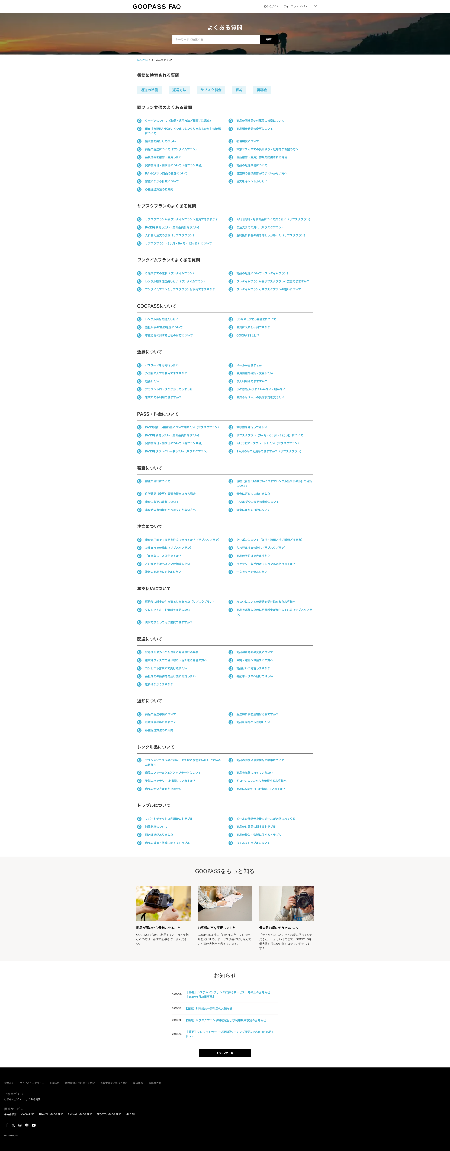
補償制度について (247, 141)
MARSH (130, 1114)
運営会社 (9, 1083)
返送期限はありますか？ (160, 722)
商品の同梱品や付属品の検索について (260, 121)
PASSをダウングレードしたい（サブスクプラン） (177, 451)
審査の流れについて (157, 481)
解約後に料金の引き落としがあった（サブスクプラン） (271, 235)
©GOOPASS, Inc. (11, 1135)
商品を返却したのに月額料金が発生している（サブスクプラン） (274, 612)
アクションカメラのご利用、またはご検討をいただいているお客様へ (183, 762)
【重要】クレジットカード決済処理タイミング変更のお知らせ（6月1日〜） (229, 1034)
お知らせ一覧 (225, 1053)
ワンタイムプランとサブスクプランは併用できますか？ (180, 289)
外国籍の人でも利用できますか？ (166, 373)
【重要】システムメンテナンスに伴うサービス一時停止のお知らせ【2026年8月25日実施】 (228, 994)
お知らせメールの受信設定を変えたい (260, 397)
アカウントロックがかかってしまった (169, 389)
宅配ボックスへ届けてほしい (254, 676)
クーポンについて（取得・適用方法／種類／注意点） (179, 121)
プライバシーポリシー (32, 1083)
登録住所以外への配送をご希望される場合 (171, 652)
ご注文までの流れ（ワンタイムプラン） (170, 273)
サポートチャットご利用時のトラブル (169, 819)
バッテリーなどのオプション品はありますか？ (265, 564)
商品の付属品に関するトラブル (256, 827)
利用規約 (55, 1083)
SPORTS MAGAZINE (109, 1114)
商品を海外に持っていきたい (254, 773)
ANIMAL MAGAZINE (80, 1114)
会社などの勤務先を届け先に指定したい (170, 676)
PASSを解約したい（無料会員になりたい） (173, 227)
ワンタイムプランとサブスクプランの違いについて (268, 289)
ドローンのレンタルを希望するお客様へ (261, 781)
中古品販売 (10, 1114)
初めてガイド (271, 6)
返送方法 (179, 90)
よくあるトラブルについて (253, 843)
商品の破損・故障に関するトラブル (167, 843)
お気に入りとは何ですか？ (253, 327)
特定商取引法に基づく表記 (80, 1083)
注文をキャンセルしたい (251, 181)
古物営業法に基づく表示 (113, 1083)
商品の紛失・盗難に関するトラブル (258, 835)
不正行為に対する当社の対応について (169, 335)
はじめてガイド (12, 1099)
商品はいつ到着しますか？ (253, 668)
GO (315, 6)
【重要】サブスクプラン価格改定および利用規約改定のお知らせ (225, 1020)
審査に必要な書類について (162, 502)
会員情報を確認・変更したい (163, 157)
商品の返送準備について (251, 165)
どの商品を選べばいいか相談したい (167, 564)
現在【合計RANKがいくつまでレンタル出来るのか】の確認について (183, 131)
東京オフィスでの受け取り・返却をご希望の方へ (267, 149)
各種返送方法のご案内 (159, 189)
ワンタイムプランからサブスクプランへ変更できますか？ (272, 281)
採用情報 (138, 1083)
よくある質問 (33, 1099)
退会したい (152, 381)
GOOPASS (142, 60)
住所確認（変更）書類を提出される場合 (261, 157)
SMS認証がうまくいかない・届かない (260, 389)
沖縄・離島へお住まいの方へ (254, 660)
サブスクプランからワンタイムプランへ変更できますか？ (181, 219)
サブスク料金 (210, 90)
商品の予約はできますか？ (253, 556)
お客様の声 (155, 1083)
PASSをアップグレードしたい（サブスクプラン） (268, 443)
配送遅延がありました (159, 835)
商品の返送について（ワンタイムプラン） (171, 149)
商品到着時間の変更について (254, 129)
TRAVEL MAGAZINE (51, 1114)
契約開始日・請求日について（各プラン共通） (174, 165)
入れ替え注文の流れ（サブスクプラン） (170, 235)
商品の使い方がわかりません (163, 789)
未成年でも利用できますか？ (163, 397)
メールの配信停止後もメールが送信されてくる (265, 819)
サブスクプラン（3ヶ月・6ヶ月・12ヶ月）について (178, 243)
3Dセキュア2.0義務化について (256, 319)
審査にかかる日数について (162, 181)
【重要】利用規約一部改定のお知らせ (208, 1008)
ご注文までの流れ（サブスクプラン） (260, 227)
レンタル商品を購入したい (161, 319)
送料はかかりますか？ (159, 684)
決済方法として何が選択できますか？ (169, 622)
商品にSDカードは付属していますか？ (260, 789)
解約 (239, 90)
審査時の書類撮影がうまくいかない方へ (261, 173)
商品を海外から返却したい (253, 722)
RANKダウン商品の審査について (166, 173)
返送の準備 (149, 90)
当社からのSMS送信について (164, 327)
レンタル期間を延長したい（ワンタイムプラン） (175, 281)
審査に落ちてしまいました (253, 494)
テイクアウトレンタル (296, 6)
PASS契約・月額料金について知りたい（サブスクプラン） (274, 219)
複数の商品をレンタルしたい (163, 572)
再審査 (262, 90)
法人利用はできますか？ (251, 381)
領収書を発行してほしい (160, 141)
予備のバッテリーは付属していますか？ (170, 781)
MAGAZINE (27, 1114)
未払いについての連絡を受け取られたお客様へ (265, 602)
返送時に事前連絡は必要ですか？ (257, 714)
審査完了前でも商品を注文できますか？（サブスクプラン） (183, 540)
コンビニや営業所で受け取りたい (166, 668)
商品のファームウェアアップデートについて (173, 773)
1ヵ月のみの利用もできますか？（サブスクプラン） (269, 451)
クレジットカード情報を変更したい (167, 610)
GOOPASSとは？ (248, 335)
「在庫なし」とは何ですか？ (163, 556)
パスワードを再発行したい (162, 365)
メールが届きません (249, 365)
